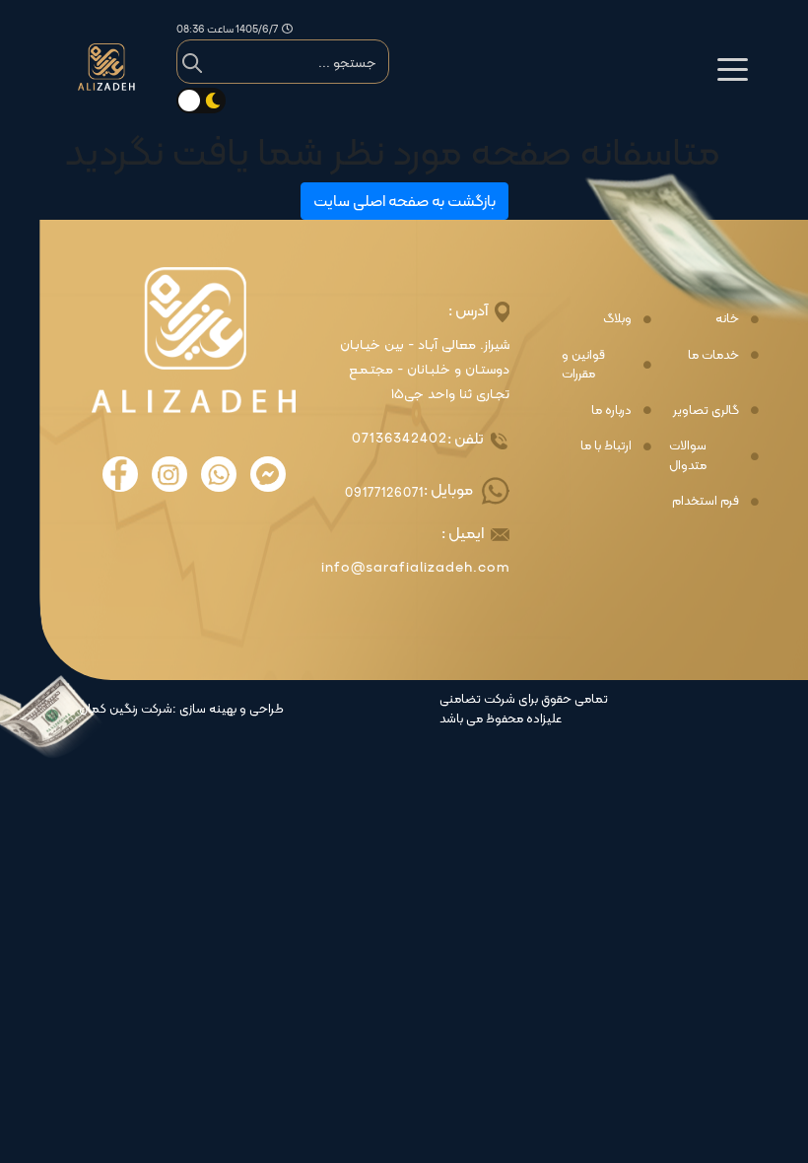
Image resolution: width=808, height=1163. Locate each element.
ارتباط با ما (606, 445)
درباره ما (611, 410)
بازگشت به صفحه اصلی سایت (404, 200)
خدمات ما (713, 355)
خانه (727, 318)
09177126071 (384, 492)
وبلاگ (617, 318)
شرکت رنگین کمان (125, 708)
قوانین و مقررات (583, 364)
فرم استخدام (705, 501)
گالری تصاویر (706, 410)
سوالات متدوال (688, 455)
